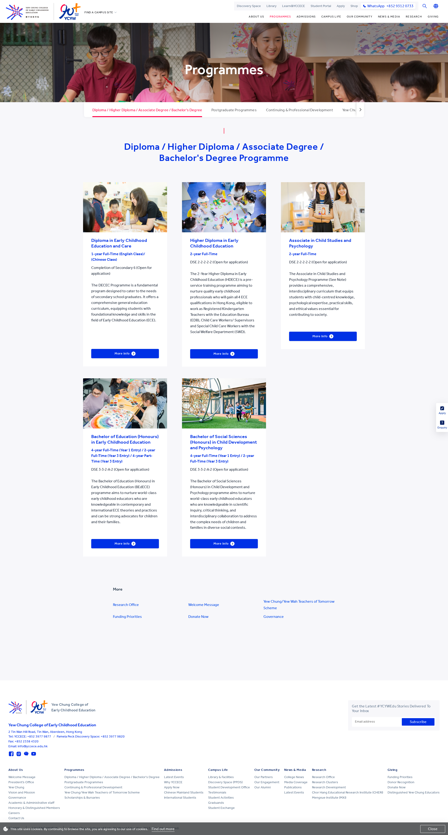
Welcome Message (203, 604)
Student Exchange (221, 808)
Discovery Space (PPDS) (225, 782)
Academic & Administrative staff (31, 803)
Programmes (280, 16)
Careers (14, 813)
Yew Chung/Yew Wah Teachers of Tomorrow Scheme (299, 604)
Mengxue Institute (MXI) (329, 798)
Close (433, 829)
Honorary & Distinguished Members (34, 808)
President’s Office (21, 782)
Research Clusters (325, 782)
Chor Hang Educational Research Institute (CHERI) (347, 792)
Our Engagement (266, 782)
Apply (341, 6)
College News (294, 777)
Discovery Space (249, 6)
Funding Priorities (127, 616)
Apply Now (171, 787)
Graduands (216, 803)
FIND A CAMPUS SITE (98, 12)
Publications (293, 787)
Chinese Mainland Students (183, 792)
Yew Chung (16, 787)
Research (414, 16)
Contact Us (16, 818)
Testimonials (217, 792)
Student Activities (221, 798)
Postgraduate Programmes (83, 782)
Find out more (163, 829)
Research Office (126, 604)
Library (271, 6)
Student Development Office (229, 787)
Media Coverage (296, 782)
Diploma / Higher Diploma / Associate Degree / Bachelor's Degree (112, 777)
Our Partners (263, 777)
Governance (273, 616)
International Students (180, 798)
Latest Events (174, 777)
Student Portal (321, 6)
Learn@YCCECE (293, 6)
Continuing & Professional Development (93, 787)
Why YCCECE (173, 782)
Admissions (306, 16)
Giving (433, 16)
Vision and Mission (21, 792)
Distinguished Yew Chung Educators (414, 792)
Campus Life (331, 16)
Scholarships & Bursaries (82, 798)
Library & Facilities (221, 777)
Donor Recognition (401, 782)
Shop (354, 6)
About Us (256, 16)
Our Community (359, 16)
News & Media (389, 16)
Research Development (329, 787)
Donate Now (198, 616)
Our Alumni (262, 787)
